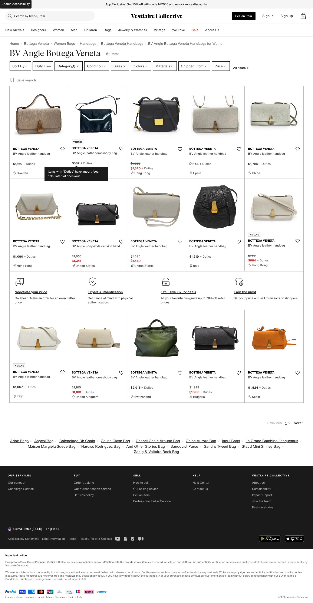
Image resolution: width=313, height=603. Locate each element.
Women (58, 30)
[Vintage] (169, 30)
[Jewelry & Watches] (150, 30)
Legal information (53, 539)
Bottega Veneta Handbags (122, 43)
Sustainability (261, 489)
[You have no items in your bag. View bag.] (303, 16)
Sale (195, 30)
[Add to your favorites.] (62, 149)
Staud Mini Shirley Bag (261, 446)
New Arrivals (14, 30)
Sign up (286, 16)
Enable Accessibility (16, 4)
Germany (60, 597)
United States (44, 597)
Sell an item (243, 16)
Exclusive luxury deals (178, 291)
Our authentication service (92, 489)
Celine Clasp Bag (115, 441)
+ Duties (29, 164)
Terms (72, 539)
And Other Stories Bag (145, 446)
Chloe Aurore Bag (201, 441)
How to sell (140, 482)
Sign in (268, 16)
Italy (79, 597)
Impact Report (262, 495)
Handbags (88, 43)
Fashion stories (262, 507)
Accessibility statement (23, 539)
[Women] (67, 30)
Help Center (201, 482)
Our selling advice (145, 489)
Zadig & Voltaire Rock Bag (156, 451)
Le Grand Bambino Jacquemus (272, 441)
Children (90, 30)
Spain (71, 597)
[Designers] (49, 30)
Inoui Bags (231, 441)
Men (74, 30)
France (9, 597)
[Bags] (114, 30)
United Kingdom (25, 597)
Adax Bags (19, 441)
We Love (178, 30)
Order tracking (84, 482)
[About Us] (222, 30)
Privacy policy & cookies (95, 539)
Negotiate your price (31, 291)
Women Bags (64, 43)
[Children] (100, 30)
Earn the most (245, 291)
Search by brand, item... (30, 16)
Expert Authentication (105, 291)
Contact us (200, 489)
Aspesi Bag (44, 441)
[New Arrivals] (27, 30)
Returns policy (84, 495)
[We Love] (188, 30)
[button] (303, 16)
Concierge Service (21, 489)
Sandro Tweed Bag (220, 446)
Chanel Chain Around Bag (158, 441)
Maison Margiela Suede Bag (51, 446)
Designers (38, 30)
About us (258, 482)
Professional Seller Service (152, 501)
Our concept (16, 482)
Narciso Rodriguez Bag (101, 446)
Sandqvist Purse (184, 446)
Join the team (261, 501)
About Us (212, 30)
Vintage (159, 30)
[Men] (81, 30)
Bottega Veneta (36, 43)
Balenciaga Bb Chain (77, 441)
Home (14, 43)
